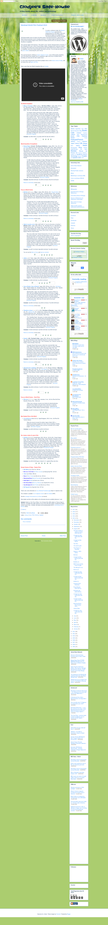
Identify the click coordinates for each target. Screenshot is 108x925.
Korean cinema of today (57, 60)
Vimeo (72, 228)
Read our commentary (29, 182)
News (85, 145)
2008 (74, 640)
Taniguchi (84, 154)
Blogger (68, 914)
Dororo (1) (76, 569)
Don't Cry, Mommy (37, 482)
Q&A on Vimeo (34, 252)
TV (71, 157)
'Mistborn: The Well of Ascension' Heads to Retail (77, 732)
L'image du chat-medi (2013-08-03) (78, 612)
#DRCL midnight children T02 (78, 321)
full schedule (49, 493)
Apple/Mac (78, 128)
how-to (78, 141)
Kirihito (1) (76, 581)
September (77, 526)
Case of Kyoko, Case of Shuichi (31, 286)
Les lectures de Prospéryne (76, 395)
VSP (83, 157)
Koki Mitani (26, 147)
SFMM (72, 180)
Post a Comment (27, 521)
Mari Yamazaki (78, 310)
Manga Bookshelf (77, 401)
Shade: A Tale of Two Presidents (77, 327)
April (75, 622)
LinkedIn (73, 223)
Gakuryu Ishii (31, 311)
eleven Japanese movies (43, 54)
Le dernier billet (75, 370)
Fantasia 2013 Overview (77, 584)
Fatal (31, 480)
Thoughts (84, 156)
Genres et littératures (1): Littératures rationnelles (77, 198)
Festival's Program (31, 134)
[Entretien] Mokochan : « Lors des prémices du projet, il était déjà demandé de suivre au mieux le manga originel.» (78, 709)
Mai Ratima (26, 469)
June (75, 618)
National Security (36, 478)
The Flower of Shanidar (77, 548)
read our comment (44, 252)
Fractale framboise (77, 369)
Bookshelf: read (79, 298)
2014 (74, 516)
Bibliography (74, 189)
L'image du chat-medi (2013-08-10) (78, 595)
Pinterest (73, 225)
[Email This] (41, 513)
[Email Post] (38, 512)
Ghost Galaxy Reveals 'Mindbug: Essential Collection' (78, 742)
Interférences (76, 374)
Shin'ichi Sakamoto (79, 323)
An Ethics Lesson (38, 471)
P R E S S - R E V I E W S (77, 15)
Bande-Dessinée (75, 130)
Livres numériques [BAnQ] (77, 178)
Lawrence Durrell (79, 282)
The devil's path (77, 545)
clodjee (81, 58)
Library (77, 143)
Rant (86, 149)
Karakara (26, 437)
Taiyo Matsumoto (79, 317)
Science (80, 152)
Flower (73, 137)
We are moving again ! (77, 26)
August (76, 528)
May (75, 620)
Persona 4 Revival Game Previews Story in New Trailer (78, 655)
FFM (33, 515)
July (75, 616)
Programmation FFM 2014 (77, 456)
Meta (72, 145)
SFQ (75, 154)
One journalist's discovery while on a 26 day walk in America (78, 802)
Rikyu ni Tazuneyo (28, 105)
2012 (74, 631)
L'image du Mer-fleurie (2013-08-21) (78, 558)
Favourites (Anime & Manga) (78, 195)
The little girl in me (78, 567)
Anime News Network (76, 165)
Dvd (78, 134)
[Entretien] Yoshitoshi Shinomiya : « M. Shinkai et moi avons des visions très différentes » (79, 692)
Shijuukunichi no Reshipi (30, 367)
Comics (85, 133)
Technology (74, 156)
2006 (74, 644)
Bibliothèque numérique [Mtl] (78, 175)
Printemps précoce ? (76, 447)
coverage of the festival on (33, 496)
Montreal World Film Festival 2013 (77, 605)
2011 (74, 633)
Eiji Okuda (58, 286)
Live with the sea (28, 418)
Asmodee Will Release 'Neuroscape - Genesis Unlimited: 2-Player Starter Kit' (78, 748)
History (73, 141)
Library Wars (77, 608)
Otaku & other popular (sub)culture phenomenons (77, 206)
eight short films (34, 62)
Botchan (26, 192)
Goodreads (73, 220)
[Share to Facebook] (46, 513)
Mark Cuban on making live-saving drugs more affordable (78, 797)
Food (85, 137)
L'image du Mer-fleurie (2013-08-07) (78, 600)
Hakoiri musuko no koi (29, 224)
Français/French (77, 140)
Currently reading (79, 279)
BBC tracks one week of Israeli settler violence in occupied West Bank (78, 778)
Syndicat (79, 154)
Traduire (23, 509)
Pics (80, 148)
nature (78, 145)
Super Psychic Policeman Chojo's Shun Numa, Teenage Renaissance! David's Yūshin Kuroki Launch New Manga (78, 668)
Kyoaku (25, 338)
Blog (81, 130)
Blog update (74, 438)
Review (73, 151)
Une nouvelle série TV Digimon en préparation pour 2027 (78, 703)
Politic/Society (74, 149)
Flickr (72, 218)
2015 (74, 513)
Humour (84, 141)
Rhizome (26, 399)
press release (26, 50)
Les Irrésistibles (76, 389)
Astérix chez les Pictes (76, 466)
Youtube (46, 66)
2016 (74, 511)
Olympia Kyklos (77, 309)
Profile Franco (74, 494)
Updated (41, 515)
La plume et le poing (77, 381)
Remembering (74, 484)
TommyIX (58, 914)
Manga (85, 143)
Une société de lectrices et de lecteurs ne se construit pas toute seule (79, 355)
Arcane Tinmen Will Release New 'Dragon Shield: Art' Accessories (78, 738)
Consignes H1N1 (75, 475)
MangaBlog (75, 408)
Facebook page (43, 490)
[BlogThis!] (43, 513)
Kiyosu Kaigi (27, 146)
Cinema (26, 515)
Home (43, 535)
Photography (74, 147)
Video (79, 157)
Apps (82, 128)
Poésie (85, 147)
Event (30, 515)
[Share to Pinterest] (47, 513)
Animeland (73, 168)
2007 (74, 642)
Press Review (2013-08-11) (77, 587)
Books (84, 131)
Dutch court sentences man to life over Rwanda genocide (78, 764)
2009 (74, 638)
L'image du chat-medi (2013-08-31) (78, 537)
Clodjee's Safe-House (45, 7)
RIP (77, 152)
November (76, 522)
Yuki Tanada (44, 369)
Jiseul (25, 473)
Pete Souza (78, 329)
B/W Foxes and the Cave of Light (78, 564)
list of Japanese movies (38, 493)
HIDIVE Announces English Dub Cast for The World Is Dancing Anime (79, 681)
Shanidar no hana (28, 310)
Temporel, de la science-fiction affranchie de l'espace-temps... (79, 363)
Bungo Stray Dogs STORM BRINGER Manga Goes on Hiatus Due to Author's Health (78, 662)
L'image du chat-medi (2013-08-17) (78, 573)
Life (81, 143)
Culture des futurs (77, 360)
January (76, 628)
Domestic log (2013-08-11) (77, 591)
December (76, 520)
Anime (72, 128)
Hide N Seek (35, 484)
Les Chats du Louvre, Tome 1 (77, 315)
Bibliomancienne (77, 352)
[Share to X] (44, 513)
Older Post (63, 535)
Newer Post (24, 535)
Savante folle (75, 415)
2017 (74, 509)
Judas (25, 258)
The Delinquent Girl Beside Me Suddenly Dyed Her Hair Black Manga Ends (78, 676)
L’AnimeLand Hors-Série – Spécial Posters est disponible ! (78, 698)
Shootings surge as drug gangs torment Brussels (78, 760)
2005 (74, 646)
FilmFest (37, 515)
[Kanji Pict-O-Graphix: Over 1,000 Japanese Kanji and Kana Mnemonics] (73, 302)
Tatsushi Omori (54, 192)
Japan (72, 143)
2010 (74, 635)
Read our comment (28, 390)
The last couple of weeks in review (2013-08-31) (78, 532)
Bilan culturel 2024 (76, 397)
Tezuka (79, 156)
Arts (86, 128)
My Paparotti (27, 487)
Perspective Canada (48, 447)
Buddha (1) (76, 561)
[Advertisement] (43, 528)
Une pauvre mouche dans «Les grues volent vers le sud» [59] (78, 346)
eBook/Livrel (84, 134)
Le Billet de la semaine (77, 390)
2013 (74, 518)
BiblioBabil (75, 343)
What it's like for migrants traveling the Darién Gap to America (77, 792)
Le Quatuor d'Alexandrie (81, 281)
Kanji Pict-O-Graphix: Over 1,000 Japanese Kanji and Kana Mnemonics (78, 302)
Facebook (73, 215)
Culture (73, 134)
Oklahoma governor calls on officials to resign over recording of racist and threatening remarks (79, 808)
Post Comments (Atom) (46, 540)
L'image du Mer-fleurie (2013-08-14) (78, 578)
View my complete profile (77, 101)
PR (81, 149)
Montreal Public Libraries (77, 170)
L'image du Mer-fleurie (78, 541)
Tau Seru (76, 543)
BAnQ (72, 173)
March (75, 624)
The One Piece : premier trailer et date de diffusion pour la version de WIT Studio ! (78, 717)
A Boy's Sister (30, 476)
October (76, 524)
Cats (72, 133)
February (76, 626)
